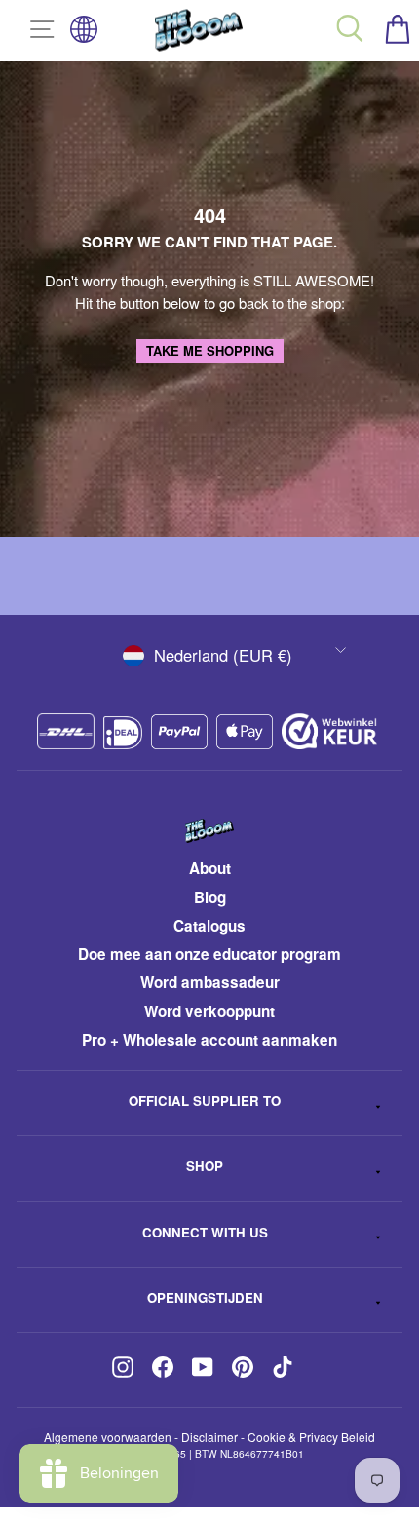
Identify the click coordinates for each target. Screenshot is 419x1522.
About (210, 868)
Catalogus (209, 925)
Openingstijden (205, 1297)
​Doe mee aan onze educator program (209, 954)
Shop (204, 1166)
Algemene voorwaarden (107, 1436)
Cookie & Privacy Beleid (311, 1436)
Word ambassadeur (210, 982)
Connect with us (205, 1232)
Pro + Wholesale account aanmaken (209, 1039)
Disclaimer (209, 1436)
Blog (210, 897)
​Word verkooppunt (209, 1011)
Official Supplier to (205, 1100)
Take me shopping (210, 350)
